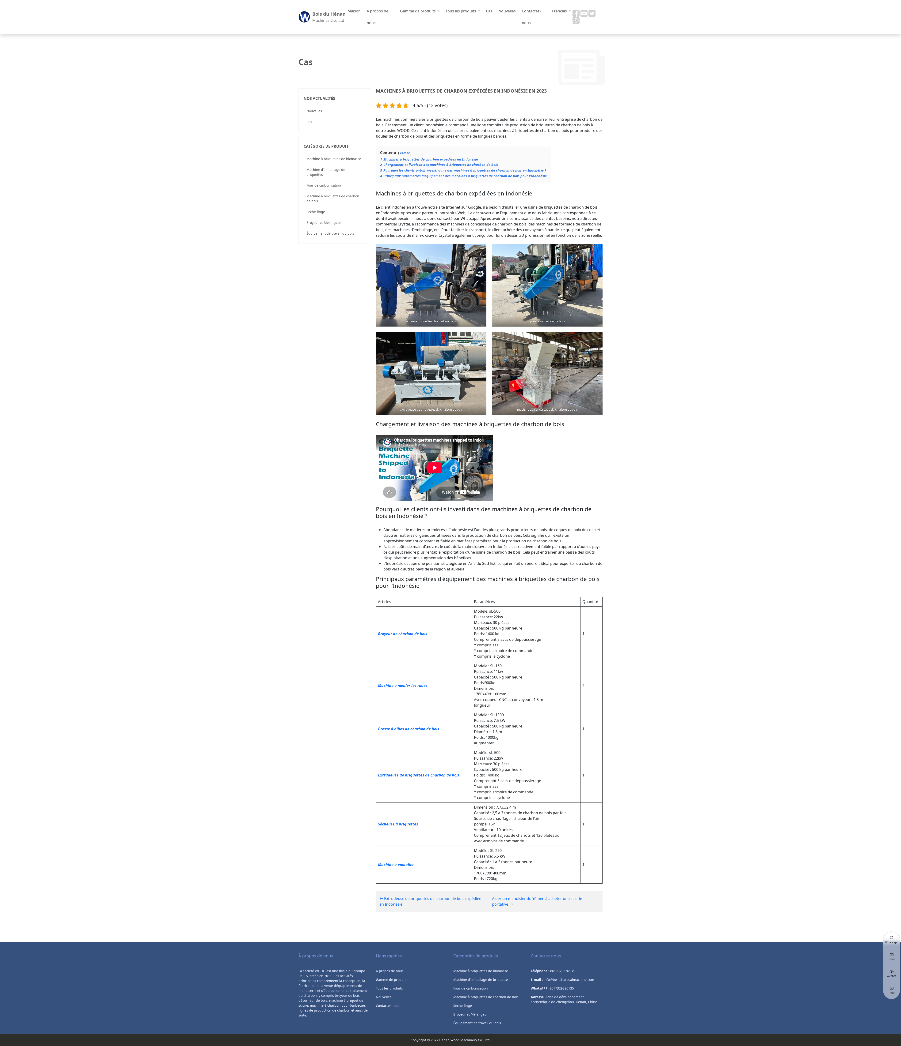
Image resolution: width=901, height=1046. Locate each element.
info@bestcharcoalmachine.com (569, 979)
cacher (404, 153)
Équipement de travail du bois (330, 233)
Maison (354, 11)
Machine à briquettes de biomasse (333, 159)
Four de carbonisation (323, 185)
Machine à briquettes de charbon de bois (332, 198)
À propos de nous (377, 16)
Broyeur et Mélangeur (323, 222)
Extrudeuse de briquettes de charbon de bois (418, 775)
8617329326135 (562, 988)
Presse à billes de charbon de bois (408, 728)
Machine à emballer (396, 864)
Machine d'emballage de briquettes (325, 172)
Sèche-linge (315, 212)
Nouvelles (507, 11)
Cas (489, 11)
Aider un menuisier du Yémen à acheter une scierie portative (537, 901)
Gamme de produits (418, 11)
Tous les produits (461, 11)
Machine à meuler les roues (403, 685)
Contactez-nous (531, 16)
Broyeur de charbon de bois (402, 633)
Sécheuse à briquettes (398, 824)
